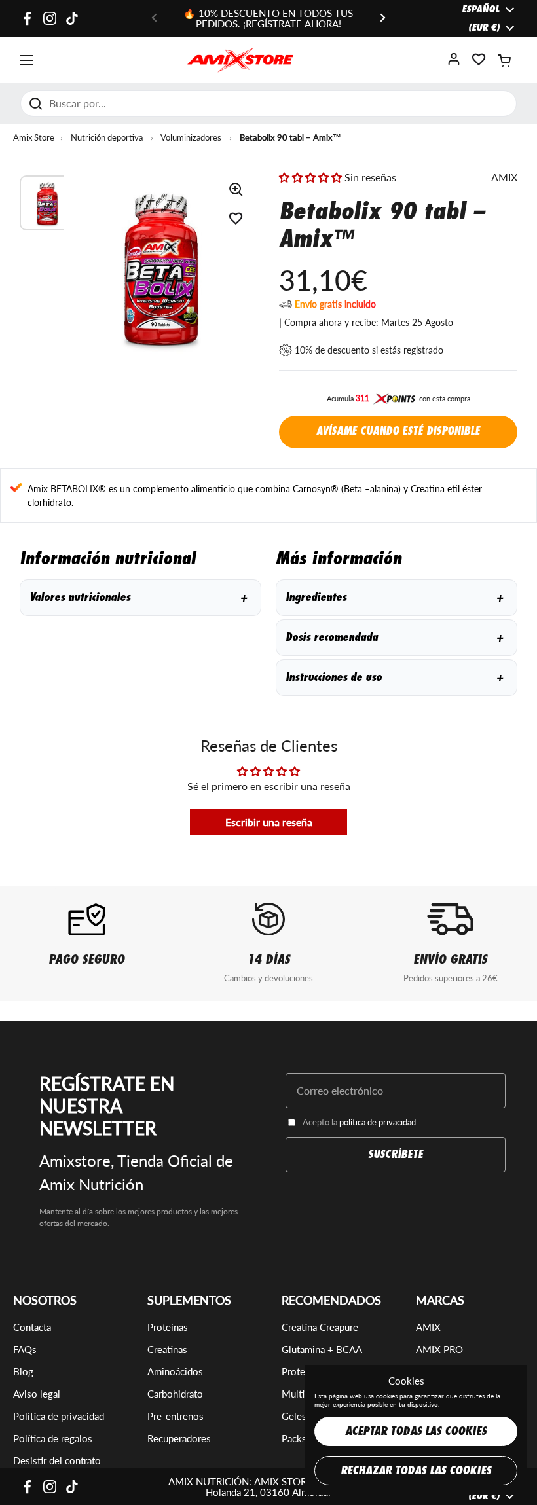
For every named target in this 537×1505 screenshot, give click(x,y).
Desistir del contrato (57, 1460)
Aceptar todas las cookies (416, 1431)
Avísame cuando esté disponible (398, 431)
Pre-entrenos (175, 1416)
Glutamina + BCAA (322, 1349)
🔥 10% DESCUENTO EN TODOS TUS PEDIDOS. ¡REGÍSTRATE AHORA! (268, 18)
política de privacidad (377, 1122)
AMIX (428, 1327)
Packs (294, 1438)
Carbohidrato (175, 1394)
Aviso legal (36, 1394)
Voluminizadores (190, 137)
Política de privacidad (58, 1416)
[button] (504, 60)
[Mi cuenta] (454, 63)
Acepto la (359, 1122)
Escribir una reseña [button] (268, 822)
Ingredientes (394, 597)
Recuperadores (179, 1438)
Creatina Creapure (320, 1327)
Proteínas (167, 1327)
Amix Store (33, 137)
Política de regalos (52, 1438)
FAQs (25, 1349)
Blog (23, 1371)
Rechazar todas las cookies (416, 1470)
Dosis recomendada (394, 637)
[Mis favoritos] (479, 63)
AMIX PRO (439, 1349)
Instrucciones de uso (394, 677)
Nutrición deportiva (107, 137)
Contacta (32, 1327)
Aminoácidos (175, 1371)
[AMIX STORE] (240, 60)
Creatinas (167, 1349)
